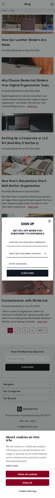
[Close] (49, 221)
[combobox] (27, 254)
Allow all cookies (27, 474)
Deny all (27, 482)
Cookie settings (28, 490)
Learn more (12, 465)
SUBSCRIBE (27, 273)
